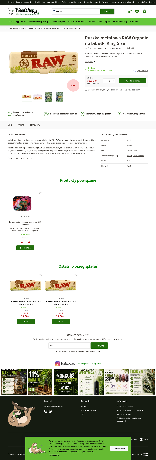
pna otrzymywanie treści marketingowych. (91, 248)
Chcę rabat (91, 239)
